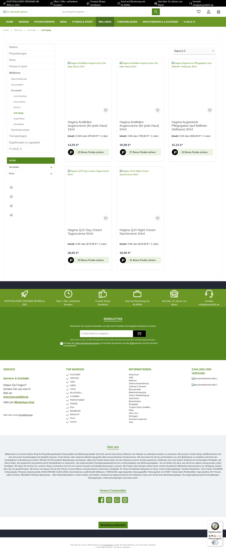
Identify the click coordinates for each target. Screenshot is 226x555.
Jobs (131, 422)
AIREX (73, 385)
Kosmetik (16, 90)
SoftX (72, 382)
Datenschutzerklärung (139, 383)
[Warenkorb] (218, 11)
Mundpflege (19, 124)
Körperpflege (19, 102)
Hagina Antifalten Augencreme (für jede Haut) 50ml (139, 125)
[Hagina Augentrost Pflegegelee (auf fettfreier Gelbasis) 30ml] (192, 88)
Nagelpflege (19, 119)
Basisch (17, 107)
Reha (12, 60)
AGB (132, 343)
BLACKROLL (76, 393)
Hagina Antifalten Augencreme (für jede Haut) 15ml (87, 125)
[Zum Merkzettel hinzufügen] (105, 110)
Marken (13, 47)
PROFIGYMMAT (77, 400)
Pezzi (72, 418)
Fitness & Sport (18, 66)
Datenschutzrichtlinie (126, 340)
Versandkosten (108, 545)
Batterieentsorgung (137, 392)
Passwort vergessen (138, 419)
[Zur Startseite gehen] (15, 12)
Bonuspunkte (135, 389)
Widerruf (132, 380)
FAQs (131, 410)
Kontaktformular (26, 415)
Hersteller (14, 167)
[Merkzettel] (199, 11)
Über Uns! (133, 413)
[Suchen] (156, 11)
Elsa (72, 407)
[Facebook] (101, 500)
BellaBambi (75, 411)
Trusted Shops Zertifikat (139, 407)
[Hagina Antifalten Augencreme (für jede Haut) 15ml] (88, 88)
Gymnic (73, 422)
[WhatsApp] (117, 500)
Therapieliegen (18, 136)
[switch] (215, 542)
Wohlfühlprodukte (20, 130)
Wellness (15, 72)
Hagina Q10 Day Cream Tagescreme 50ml (85, 231)
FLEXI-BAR (75, 374)
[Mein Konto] (208, 11)
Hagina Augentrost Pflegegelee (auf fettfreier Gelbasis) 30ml (189, 125)
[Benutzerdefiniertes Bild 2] (206, 386)
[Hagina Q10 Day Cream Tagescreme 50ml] (88, 196)
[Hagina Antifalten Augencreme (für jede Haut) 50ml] (140, 88)
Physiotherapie (18, 53)
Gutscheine (134, 398)
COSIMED (74, 396)
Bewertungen (135, 401)
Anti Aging (18, 113)
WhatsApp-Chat (24, 402)
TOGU (73, 389)
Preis (11, 173)
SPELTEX (74, 378)
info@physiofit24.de (15, 397)
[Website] (125, 500)
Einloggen (133, 416)
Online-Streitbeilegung (139, 395)
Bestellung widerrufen (113, 525)
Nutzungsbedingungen (146, 340)
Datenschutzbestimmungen (87, 343)
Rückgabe (133, 404)
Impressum (134, 374)
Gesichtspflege (20, 96)
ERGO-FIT (74, 414)
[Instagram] (109, 500)
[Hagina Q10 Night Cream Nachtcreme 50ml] (140, 196)
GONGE (73, 404)
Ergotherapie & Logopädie (24, 142)
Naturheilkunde (19, 79)
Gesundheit (17, 84)
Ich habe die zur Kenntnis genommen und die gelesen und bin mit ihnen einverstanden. (110, 344)
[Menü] (221, 522)
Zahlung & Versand (137, 386)
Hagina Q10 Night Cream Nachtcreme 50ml (138, 231)
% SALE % (15, 149)
